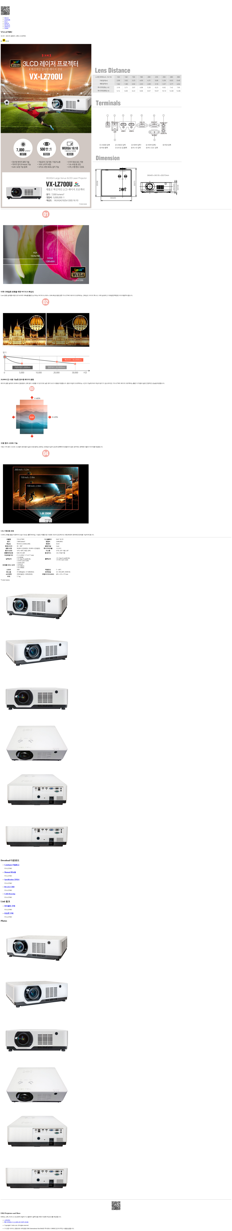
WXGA (6, 23)
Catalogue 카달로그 (11, 865)
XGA (6, 21)
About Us (7, 26)
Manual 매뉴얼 (10, 872)
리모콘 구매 (8, 913)
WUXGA (7, 25)
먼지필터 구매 (9, 906)
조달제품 (7, 20)
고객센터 (7, 1220)
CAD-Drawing (9, 894)
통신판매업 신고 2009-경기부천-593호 (16, 1222)
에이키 (6, 18)
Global (6, 28)
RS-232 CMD (9, 887)
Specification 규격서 (11, 879)
